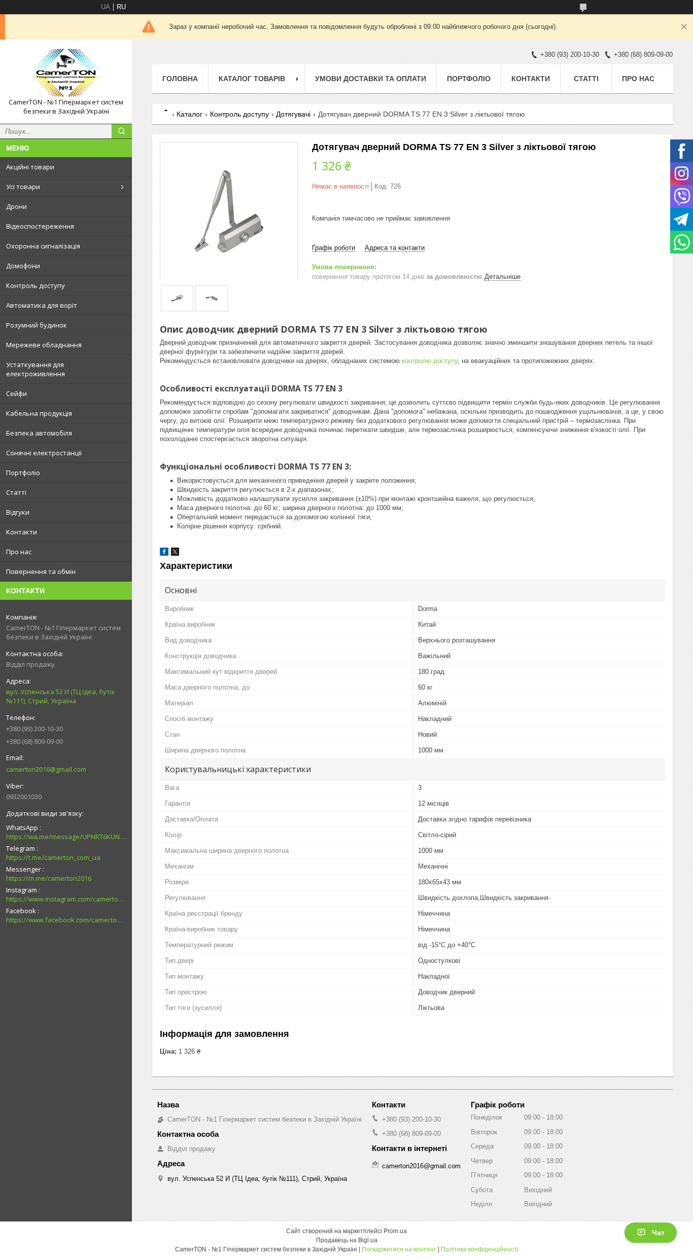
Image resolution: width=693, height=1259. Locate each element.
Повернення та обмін (41, 571)
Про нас (18, 551)
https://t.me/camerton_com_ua (53, 857)
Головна (180, 79)
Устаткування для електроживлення (35, 369)
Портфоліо (23, 472)
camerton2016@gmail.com (46, 769)
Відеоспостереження (40, 226)
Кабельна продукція (39, 413)
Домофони (23, 265)
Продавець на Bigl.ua (346, 1240)
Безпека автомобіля (39, 433)
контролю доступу (430, 361)
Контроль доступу (35, 285)
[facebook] (164, 553)
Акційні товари (30, 166)
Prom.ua (395, 1231)
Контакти (21, 531)
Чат (658, 1233)
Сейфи (16, 393)
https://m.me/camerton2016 (48, 878)
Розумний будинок (36, 325)
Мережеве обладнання (44, 344)
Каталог (189, 114)
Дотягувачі (293, 114)
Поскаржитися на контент (399, 1249)
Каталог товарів (252, 79)
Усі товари (23, 186)
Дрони (16, 206)
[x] (175, 553)
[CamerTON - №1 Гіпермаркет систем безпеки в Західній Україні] (66, 72)
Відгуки (17, 512)
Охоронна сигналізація (43, 245)
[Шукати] (122, 131)
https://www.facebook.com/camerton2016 (66, 919)
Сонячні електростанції (44, 452)
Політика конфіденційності (479, 1249)
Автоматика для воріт (41, 305)
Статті (16, 492)
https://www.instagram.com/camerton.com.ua (66, 899)
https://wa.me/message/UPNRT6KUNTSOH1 (66, 836)
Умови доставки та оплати (370, 79)
